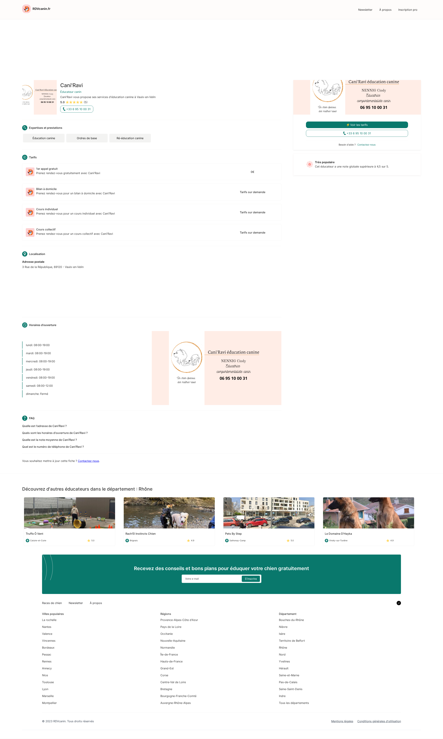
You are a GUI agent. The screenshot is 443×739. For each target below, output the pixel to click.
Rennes (46, 661)
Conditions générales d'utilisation (379, 721)
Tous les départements (294, 703)
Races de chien (52, 603)
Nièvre (283, 627)
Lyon (45, 689)
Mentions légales (342, 721)
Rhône (283, 647)
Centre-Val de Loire (173, 682)
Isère (282, 633)
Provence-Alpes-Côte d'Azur (179, 620)
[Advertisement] (221, 45)
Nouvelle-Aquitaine (172, 640)
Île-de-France (169, 654)
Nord (282, 654)
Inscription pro (407, 9)
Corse (164, 675)
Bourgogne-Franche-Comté (178, 696)
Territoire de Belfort (292, 640)
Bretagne (166, 689)
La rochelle (49, 620)
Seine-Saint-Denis (290, 689)
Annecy (47, 668)
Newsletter (365, 9)
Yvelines (284, 661)
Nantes (46, 627)
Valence (47, 633)
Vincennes (48, 640)
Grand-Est (167, 668)
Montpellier (49, 703)
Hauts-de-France (171, 661)
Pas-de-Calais (288, 682)
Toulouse (48, 682)
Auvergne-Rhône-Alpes (175, 703)
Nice (45, 675)
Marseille (48, 696)
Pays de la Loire (170, 627)
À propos (385, 9)
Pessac (46, 654)
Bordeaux (48, 647)
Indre (282, 696)
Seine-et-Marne (289, 675)
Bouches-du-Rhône (291, 620)
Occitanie (166, 633)
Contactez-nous (88, 461)
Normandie (167, 647)
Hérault (283, 668)
